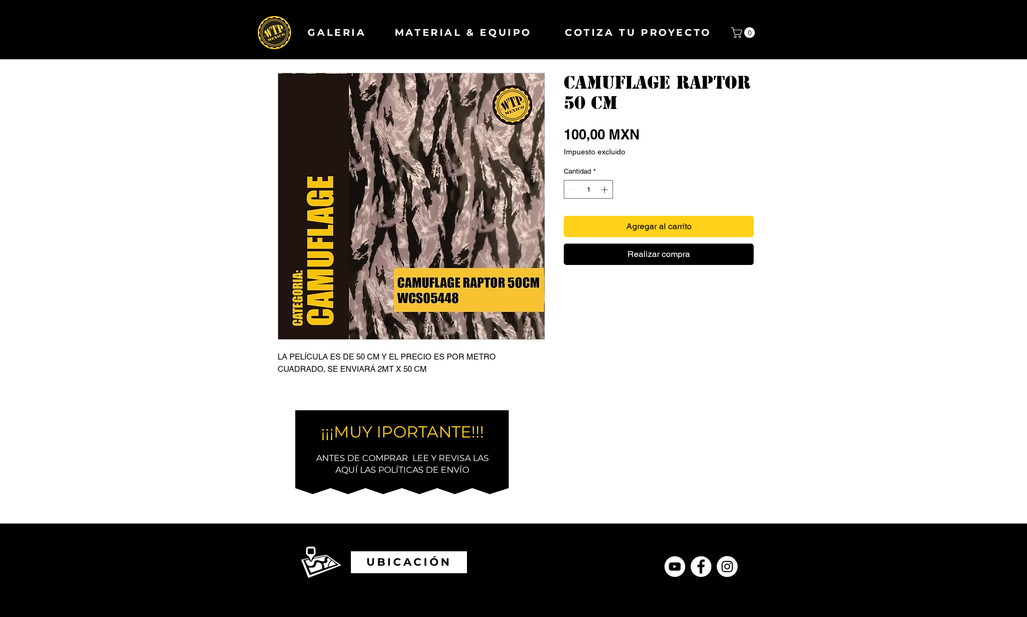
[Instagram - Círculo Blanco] (727, 566)
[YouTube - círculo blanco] (674, 566)
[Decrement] (571, 190)
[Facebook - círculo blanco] (701, 566)
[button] (744, 32)
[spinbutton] (588, 190)
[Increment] (605, 190)
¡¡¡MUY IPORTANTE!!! (402, 432)
